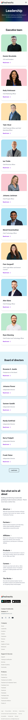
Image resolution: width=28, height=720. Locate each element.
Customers (3, 636)
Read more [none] (6, 62)
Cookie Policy (22, 711)
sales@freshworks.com (6, 613)
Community (3, 667)
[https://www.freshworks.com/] (7, 3)
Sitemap (16, 716)
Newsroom (3, 646)
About (2, 626)
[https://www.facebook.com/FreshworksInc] (9, 618)
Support (3, 656)
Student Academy (5, 664)
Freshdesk (3, 687)
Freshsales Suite (5, 695)
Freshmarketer (4, 698)
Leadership (3, 628)
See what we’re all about (10, 492)
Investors (3, 631)
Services (3, 662)
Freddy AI (3, 703)
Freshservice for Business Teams (8, 682)
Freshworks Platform (6, 700)
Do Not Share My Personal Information (9, 713)
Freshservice (4, 677)
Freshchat (3, 690)
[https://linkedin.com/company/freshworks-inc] (2, 618)
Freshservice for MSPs (6, 680)
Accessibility (3, 716)
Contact (3, 649)
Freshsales (3, 692)
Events (2, 641)
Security (20, 713)
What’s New (4, 674)
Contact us (3, 611)
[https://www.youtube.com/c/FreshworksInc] (12, 618)
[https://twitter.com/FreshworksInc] (6, 618)
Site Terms (15, 711)
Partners (3, 639)
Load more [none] (14, 470)
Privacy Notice (8, 711)
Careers (3, 633)
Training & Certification (6, 659)
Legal (2, 711)
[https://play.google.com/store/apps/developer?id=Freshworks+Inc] (6, 601)
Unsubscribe (10, 716)
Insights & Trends (5, 644)
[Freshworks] (14, 597)
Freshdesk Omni (5, 685)
